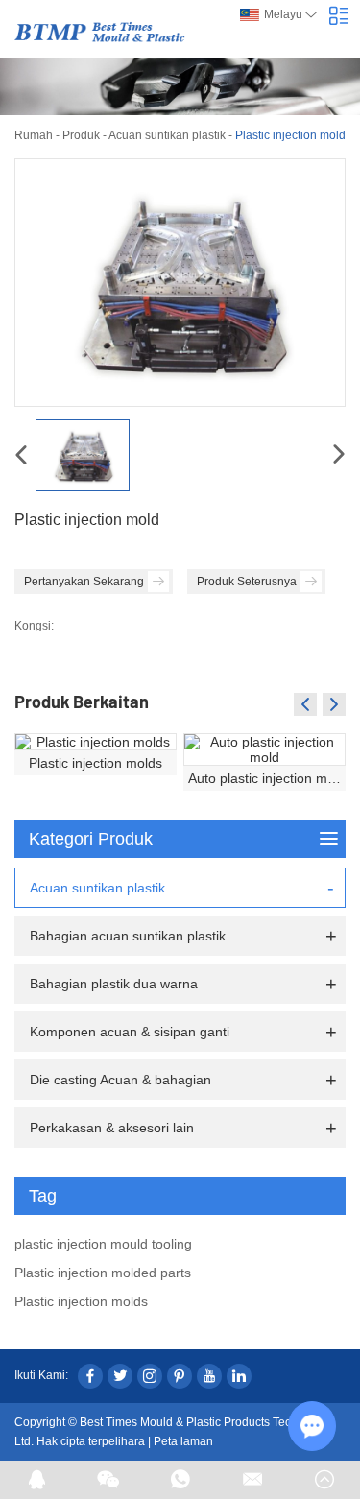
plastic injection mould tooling (103, 1243)
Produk (81, 135)
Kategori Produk (91, 838)
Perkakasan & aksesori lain (112, 1127)
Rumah (33, 135)
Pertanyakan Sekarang (84, 581)
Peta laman (183, 1441)
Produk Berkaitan (81, 701)
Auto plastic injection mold (267, 778)
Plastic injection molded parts (102, 1272)
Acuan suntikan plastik (167, 135)
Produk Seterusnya (247, 581)
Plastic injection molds (95, 763)
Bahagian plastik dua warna (114, 983)
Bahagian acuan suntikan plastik (128, 935)
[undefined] (180, 282)
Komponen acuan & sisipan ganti (129, 1031)
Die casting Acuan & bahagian (120, 1079)
